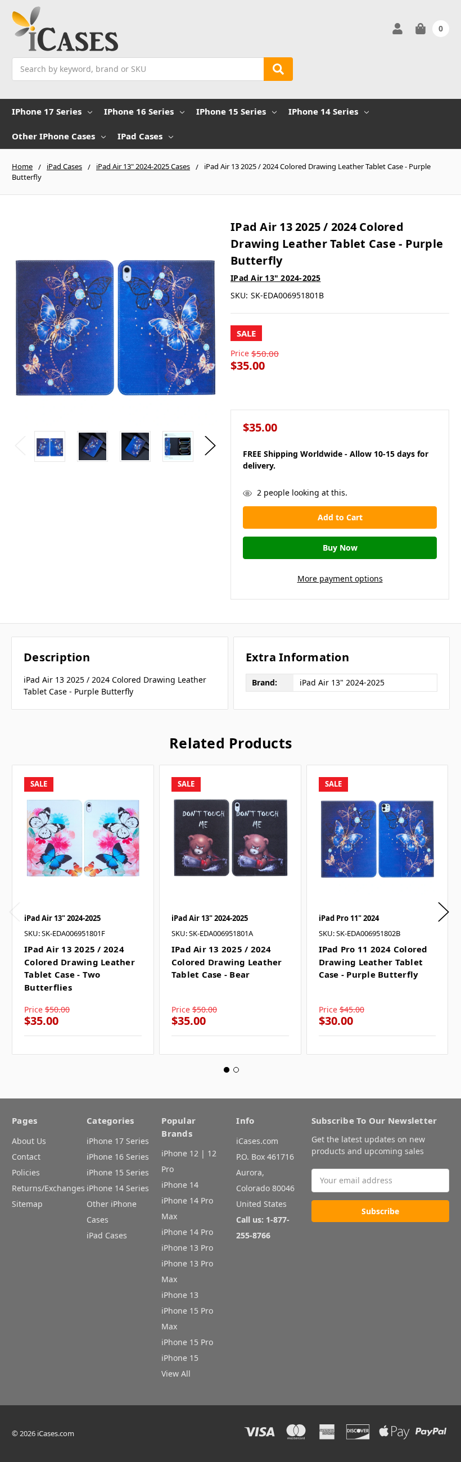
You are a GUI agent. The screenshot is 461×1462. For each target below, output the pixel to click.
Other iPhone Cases (53, 136)
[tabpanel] (82, 909)
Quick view (83, 835)
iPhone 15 (179, 1357)
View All (176, 1373)
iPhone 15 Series (231, 111)
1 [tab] (226, 1070)
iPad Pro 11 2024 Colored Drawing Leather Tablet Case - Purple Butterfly (373, 961)
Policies (26, 1172)
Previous (20, 445)
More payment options (340, 578)
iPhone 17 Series (47, 111)
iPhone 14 (179, 1184)
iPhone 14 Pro (187, 1232)
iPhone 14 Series (323, 111)
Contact (26, 1156)
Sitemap (27, 1203)
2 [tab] (236, 1070)
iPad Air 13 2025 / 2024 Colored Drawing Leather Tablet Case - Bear (226, 961)
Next (210, 445)
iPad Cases (139, 136)
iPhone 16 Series (139, 111)
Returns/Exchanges (48, 1188)
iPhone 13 (179, 1295)
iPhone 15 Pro (187, 1342)
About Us (29, 1141)
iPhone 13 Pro (187, 1247)
